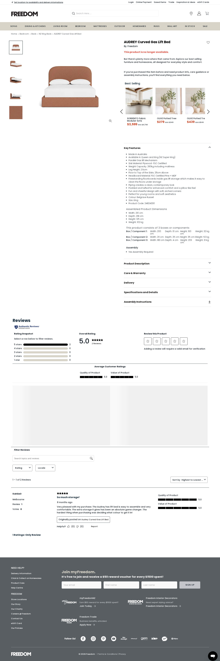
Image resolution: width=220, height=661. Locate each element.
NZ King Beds (45, 33)
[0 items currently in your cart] (206, 13)
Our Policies (17, 628)
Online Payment (144, 2)
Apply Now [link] (85, 624)
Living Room (60, 26)
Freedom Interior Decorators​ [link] (161, 598)
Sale (205, 26)
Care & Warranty (135, 273)
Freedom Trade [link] (88, 616)
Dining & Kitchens (35, 26)
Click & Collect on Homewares (26, 578)
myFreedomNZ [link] (87, 598)
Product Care (17, 583)
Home (14, 33)
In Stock (190, 26)
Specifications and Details (141, 292)
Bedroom (80, 26)
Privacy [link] (122, 654)
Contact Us (16, 618)
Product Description (137, 263)
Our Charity (17, 609)
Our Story (16, 604)
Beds (33, 33)
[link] (191, 13)
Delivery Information (21, 573)
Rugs (156, 26)
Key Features (132, 148)
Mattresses (100, 26)
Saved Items (160, 2)
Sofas (13, 26)
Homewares (139, 26)
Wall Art (172, 26)
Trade (171, 2)
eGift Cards (203, 2)
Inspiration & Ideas (185, 2)
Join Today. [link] (86, 606)
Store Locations (19, 599)
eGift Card (16, 623)
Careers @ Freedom (21, 613)
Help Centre (17, 587)
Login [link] (131, 2)
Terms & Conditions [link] (108, 654)
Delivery (129, 282)
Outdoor (119, 26)
